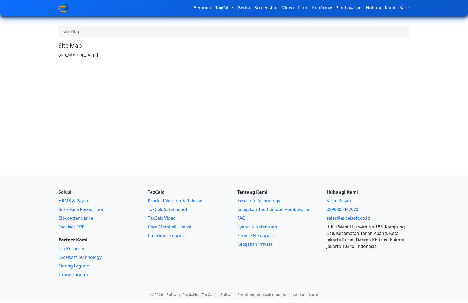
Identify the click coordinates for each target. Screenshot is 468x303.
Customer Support (167, 235)
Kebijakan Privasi (254, 244)
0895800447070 (342, 209)
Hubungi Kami (380, 8)
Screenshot (266, 8)
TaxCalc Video (162, 218)
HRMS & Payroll (74, 201)
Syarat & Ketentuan (257, 227)
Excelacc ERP (71, 227)
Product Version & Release (175, 201)
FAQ (241, 218)
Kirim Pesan (339, 201)
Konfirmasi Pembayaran (337, 8)
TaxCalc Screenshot (167, 209)
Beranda (202, 8)
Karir (404, 8)
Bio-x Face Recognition (81, 209)
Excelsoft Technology (80, 257)
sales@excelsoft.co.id (348, 218)
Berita (244, 8)
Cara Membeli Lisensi (169, 227)
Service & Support (255, 235)
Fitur (303, 8)
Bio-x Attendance (75, 218)
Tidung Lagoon (73, 266)
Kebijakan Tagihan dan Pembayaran (274, 209)
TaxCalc (222, 8)
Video (288, 8)
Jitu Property (71, 248)
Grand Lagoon (73, 275)
